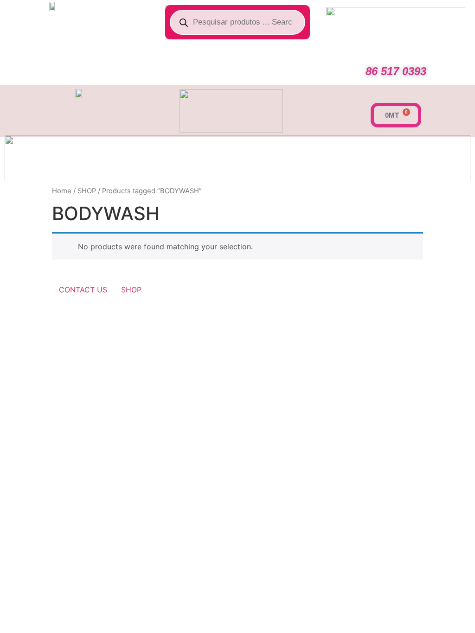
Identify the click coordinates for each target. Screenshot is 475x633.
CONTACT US (83, 289)
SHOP (86, 191)
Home (61, 191)
